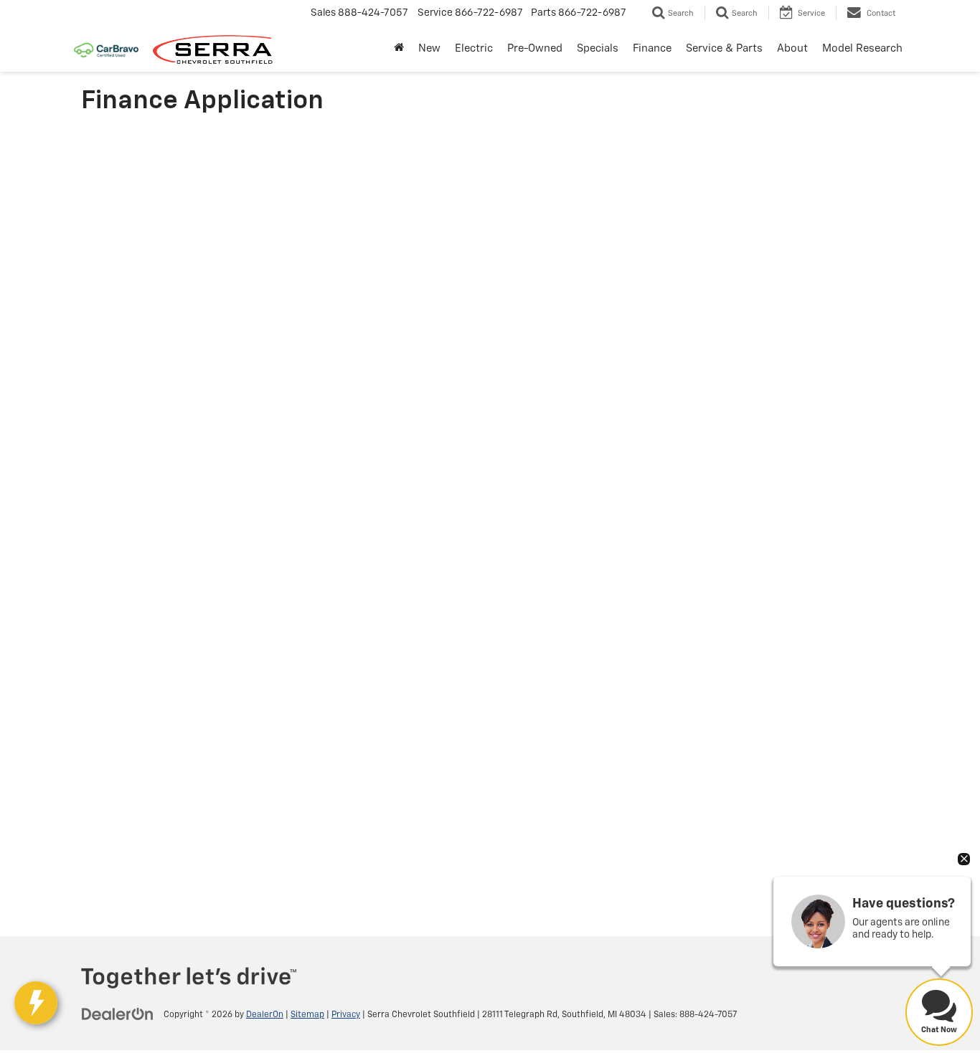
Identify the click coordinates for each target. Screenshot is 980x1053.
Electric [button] (474, 48)
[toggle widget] (35, 1002)
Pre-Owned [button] (534, 48)
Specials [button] (597, 48)
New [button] (429, 48)
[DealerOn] (117, 1014)
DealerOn (264, 1015)
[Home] (399, 49)
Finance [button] (652, 48)
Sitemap (307, 1015)
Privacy (345, 1015)
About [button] (792, 48)
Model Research (862, 48)
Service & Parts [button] (724, 48)
